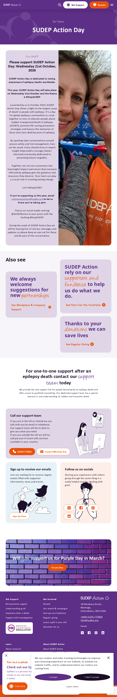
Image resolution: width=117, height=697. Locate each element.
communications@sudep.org (27, 199)
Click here (20, 686)
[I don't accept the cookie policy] (108, 659)
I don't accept (92, 677)
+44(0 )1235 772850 (91, 617)
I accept (53, 677)
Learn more (72, 686)
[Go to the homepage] (12, 4)
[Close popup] (6, 656)
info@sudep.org (89, 620)
